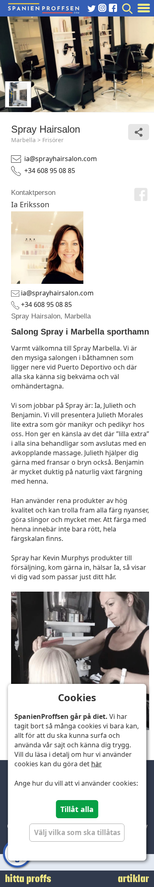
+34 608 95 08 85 (49, 170)
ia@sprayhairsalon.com (60, 158)
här (96, 763)
